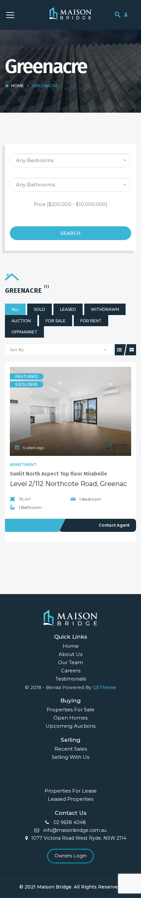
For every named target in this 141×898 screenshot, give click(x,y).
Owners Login (70, 856)
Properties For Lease (71, 791)
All (15, 309)
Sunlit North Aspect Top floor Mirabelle (58, 474)
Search (70, 233)
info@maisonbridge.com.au (74, 830)
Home (17, 85)
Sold (39, 309)
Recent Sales (70, 749)
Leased (68, 309)
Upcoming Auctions (70, 726)
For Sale (56, 320)
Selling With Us (70, 757)
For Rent (91, 320)
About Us (70, 654)
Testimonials (70, 679)
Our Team (70, 662)
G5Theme (104, 687)
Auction (21, 320)
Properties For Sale (70, 709)
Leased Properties (70, 799)
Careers (70, 670)
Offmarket (24, 331)
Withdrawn (105, 309)
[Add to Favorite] (70, 411)
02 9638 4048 (69, 822)
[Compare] (85, 411)
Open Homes (70, 718)
